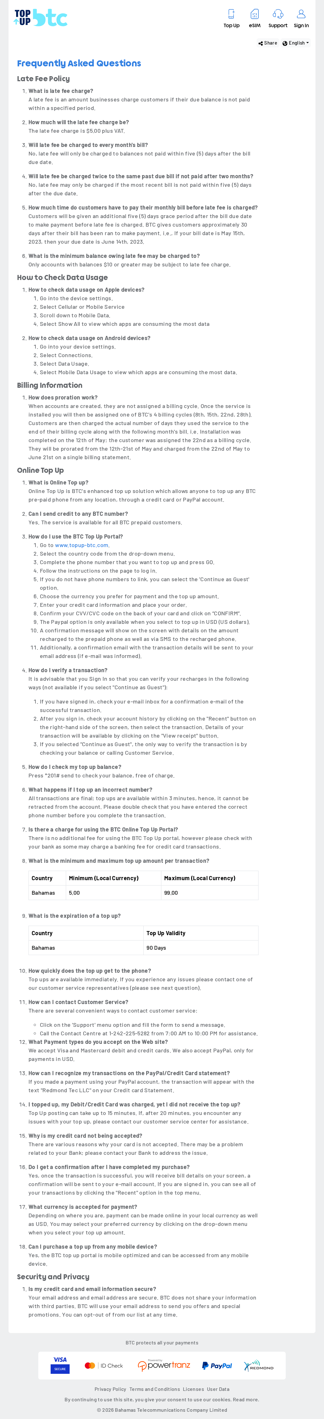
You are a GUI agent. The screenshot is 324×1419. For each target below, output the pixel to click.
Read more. (246, 1399)
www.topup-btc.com (81, 544)
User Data (218, 1389)
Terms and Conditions (154, 1389)
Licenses (193, 1389)
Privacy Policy (111, 1389)
